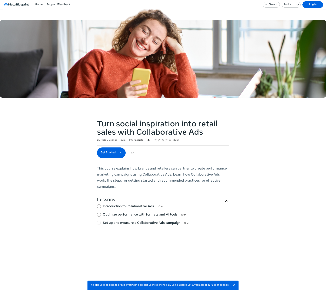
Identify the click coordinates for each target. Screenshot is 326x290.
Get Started (108, 152)
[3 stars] (163, 140)
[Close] (234, 285)
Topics (287, 4)
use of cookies (220, 285)
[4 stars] (166, 140)
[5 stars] (170, 140)
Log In (313, 4)
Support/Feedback (58, 4)
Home (39, 4)
